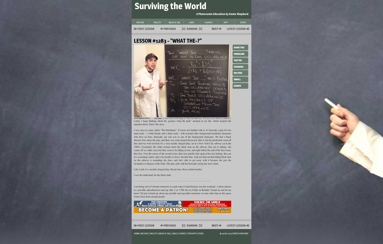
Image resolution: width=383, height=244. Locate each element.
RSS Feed (240, 73)
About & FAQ (164, 233)
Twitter (240, 60)
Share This (240, 47)
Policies (167, 28)
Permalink (240, 54)
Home (136, 233)
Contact (217, 28)
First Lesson (144, 28)
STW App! (192, 233)
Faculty (153, 233)
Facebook (240, 66)
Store (200, 233)
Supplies (194, 28)
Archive (144, 233)
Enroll (240, 79)
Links (174, 233)
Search (240, 85)
